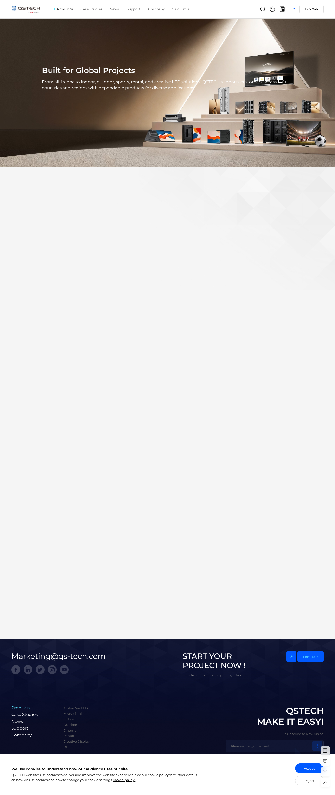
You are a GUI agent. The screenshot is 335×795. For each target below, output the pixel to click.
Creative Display (232, 212)
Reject (309, 781)
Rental (205, 212)
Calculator (181, 9)
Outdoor (165, 212)
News (114, 9)
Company (156, 9)
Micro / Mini (123, 212)
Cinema (186, 212)
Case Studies (91, 9)
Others (259, 212)
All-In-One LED (93, 212)
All (71, 212)
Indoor (145, 212)
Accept (309, 768)
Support (134, 9)
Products (65, 9)
